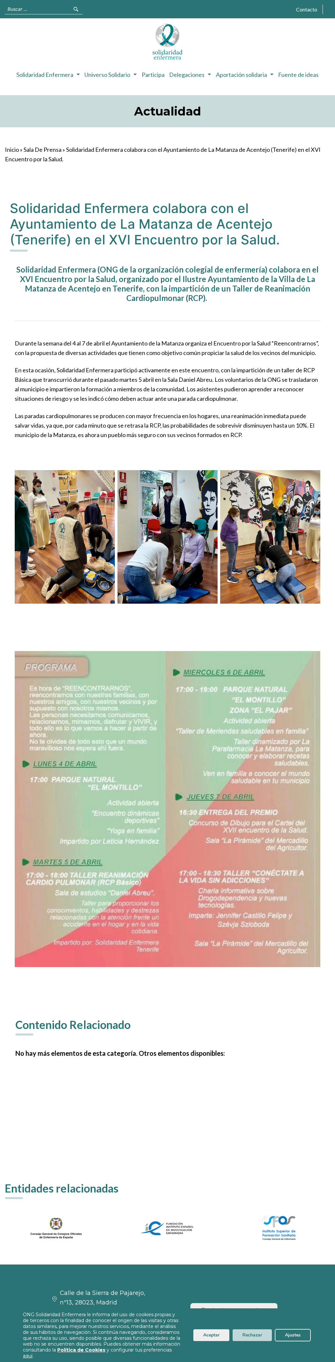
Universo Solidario (107, 74)
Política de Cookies (81, 1350)
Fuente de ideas (298, 74)
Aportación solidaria (241, 74)
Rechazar (252, 1335)
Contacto (306, 9)
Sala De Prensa (43, 149)
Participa (153, 74)
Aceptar (211, 1335)
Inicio (12, 149)
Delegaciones (186, 74)
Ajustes (293, 1335)
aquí (27, 1356)
